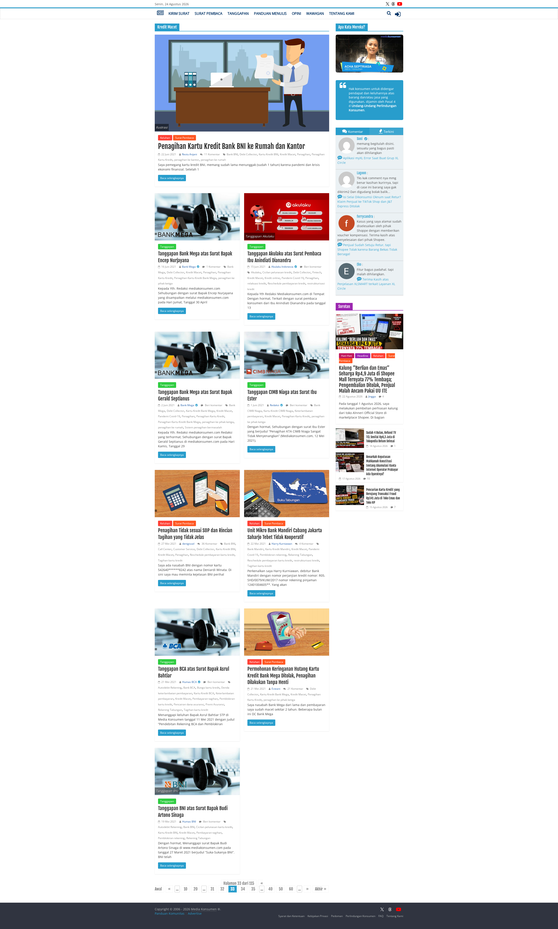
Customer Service (184, 549)
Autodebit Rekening (170, 687)
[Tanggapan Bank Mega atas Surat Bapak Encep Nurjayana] (197, 216)
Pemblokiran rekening (273, 555)
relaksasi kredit (256, 283)
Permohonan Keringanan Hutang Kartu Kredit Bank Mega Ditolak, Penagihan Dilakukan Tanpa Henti (283, 675)
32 (222, 889)
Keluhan (165, 138)
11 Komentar (212, 154)
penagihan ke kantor (186, 160)
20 (195, 889)
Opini (296, 13)
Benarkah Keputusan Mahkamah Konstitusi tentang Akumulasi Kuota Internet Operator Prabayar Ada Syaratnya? (382, 465)
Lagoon (361, 173)
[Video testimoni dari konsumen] (369, 54)
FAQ (380, 916)
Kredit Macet (287, 154)
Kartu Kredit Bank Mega (200, 411)
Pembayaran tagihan (205, 699)
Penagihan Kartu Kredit (210, 416)
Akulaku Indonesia (282, 267)
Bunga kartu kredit (208, 687)
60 (291, 889)
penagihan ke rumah (213, 160)
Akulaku (256, 272)
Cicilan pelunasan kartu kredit (214, 827)
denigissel (188, 544)
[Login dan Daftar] (397, 14)
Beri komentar (312, 267)
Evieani (276, 689)
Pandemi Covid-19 (293, 278)
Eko (359, 264)
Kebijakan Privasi (318, 916)
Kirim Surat (178, 13)
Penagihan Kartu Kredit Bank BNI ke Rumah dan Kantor (231, 146)
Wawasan (315, 13)
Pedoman (337, 916)
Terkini (389, 131)
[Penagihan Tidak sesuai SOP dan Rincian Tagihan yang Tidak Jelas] (197, 493)
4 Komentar (306, 544)
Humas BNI (189, 821)
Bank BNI (232, 154)
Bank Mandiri (255, 549)
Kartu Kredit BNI (268, 154)
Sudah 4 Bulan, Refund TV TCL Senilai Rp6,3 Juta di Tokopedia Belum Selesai (381, 437)
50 (281, 889)
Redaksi (274, 405)
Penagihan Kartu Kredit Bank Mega (195, 278)
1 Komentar (213, 267)
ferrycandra (365, 216)
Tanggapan (238, 13)
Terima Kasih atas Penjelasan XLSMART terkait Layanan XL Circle (366, 284)
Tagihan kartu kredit (170, 560)
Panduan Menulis (270, 13)
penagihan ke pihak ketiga (218, 422)
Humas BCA (189, 682)
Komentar (355, 131)
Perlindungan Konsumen (360, 916)
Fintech (316, 272)
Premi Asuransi (215, 704)
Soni (360, 139)
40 (270, 889)
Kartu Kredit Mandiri (277, 549)
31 (212, 889)
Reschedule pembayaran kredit (286, 283)
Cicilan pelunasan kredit (276, 272)
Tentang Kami (341, 13)
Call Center (165, 549)
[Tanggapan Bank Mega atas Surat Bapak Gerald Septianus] (197, 355)
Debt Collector (248, 154)
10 (185, 889)
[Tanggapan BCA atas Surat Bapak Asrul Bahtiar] (197, 632)
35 (253, 889)
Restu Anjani (189, 154)
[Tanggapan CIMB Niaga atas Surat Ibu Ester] (286, 355)
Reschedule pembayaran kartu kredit (212, 555)
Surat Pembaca (208, 13)
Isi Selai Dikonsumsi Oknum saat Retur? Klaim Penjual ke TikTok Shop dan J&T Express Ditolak (369, 201)
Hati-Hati (346, 356)
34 (243, 889)
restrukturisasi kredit (306, 560)
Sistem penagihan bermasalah (203, 427)
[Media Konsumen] (160, 13)
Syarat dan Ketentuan (291, 916)
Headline (362, 356)
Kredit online (272, 278)
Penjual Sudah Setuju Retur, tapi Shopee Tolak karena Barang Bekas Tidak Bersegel (367, 249)
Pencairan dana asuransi (189, 704)
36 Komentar (209, 544)
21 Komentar (295, 689)
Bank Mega (189, 267)
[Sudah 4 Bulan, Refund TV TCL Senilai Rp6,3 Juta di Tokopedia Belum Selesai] (350, 431)
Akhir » (320, 889)
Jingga (372, 396)
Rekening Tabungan (300, 555)
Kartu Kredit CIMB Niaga (278, 411)
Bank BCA (189, 687)
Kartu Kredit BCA (204, 693)
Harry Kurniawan (282, 544)
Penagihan (303, 154)
